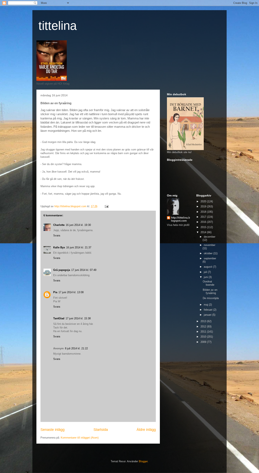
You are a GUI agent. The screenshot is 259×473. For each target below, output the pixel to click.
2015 (204, 227)
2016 (204, 221)
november (209, 245)
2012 (204, 326)
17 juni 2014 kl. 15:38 (78, 318)
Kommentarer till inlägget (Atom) (80, 437)
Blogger (143, 461)
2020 (204, 201)
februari (208, 309)
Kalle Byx (59, 247)
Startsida (100, 430)
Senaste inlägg (52, 430)
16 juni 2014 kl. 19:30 (78, 224)
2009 (204, 341)
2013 (204, 321)
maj (206, 304)
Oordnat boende (208, 283)
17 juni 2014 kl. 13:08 (71, 292)
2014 (204, 232)
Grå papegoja (61, 269)
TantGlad (58, 318)
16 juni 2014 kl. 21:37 (78, 247)
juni (206, 277)
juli (206, 272)
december (209, 236)
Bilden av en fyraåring (210, 291)
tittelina (57, 25)
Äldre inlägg (146, 430)
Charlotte (59, 224)
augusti (208, 266)
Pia (55, 292)
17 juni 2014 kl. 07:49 (83, 269)
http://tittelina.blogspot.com (180, 219)
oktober (208, 253)
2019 (204, 206)
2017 (204, 216)
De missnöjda (211, 298)
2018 (204, 211)
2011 (204, 331)
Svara (56, 235)
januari (208, 314)
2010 (204, 336)
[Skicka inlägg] (106, 206)
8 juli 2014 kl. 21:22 (76, 348)
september (210, 258)
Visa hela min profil (178, 224)
